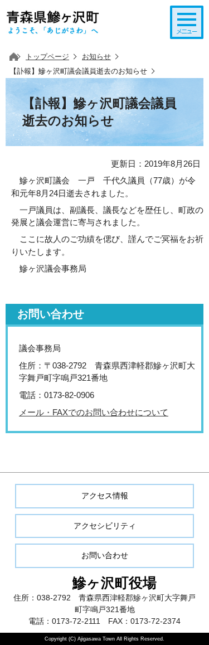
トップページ (47, 56)
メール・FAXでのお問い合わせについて (93, 412)
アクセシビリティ (105, 525)
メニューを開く (186, 22)
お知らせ (96, 56)
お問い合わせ (104, 555)
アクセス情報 (104, 495)
